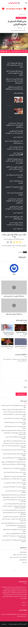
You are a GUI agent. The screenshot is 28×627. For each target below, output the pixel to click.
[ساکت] (6, 51)
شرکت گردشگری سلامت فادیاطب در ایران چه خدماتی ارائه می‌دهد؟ (14, 520)
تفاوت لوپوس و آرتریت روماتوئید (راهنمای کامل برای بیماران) (14, 454)
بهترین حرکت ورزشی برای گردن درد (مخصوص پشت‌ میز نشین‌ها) (14, 540)
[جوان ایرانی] (14, 3)
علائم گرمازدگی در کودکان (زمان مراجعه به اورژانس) (14, 516)
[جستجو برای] (2, 3)
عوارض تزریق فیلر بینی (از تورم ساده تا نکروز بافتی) (15, 476)
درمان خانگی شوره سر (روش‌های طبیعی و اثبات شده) (14, 510)
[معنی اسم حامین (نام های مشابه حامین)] (7, 327)
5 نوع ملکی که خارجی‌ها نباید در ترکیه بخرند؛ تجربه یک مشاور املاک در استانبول (14, 507)
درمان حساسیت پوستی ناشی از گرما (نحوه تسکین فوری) (15, 473)
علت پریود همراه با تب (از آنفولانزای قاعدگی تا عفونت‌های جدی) (16, 526)
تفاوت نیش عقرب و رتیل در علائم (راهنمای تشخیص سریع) (14, 415)
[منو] (26, 3)
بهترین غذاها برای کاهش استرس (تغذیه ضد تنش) (15, 412)
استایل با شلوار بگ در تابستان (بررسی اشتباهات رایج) (14, 497)
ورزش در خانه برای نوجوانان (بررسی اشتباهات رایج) (15, 441)
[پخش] (26, 51)
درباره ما (23, 605)
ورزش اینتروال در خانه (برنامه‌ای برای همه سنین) (15, 504)
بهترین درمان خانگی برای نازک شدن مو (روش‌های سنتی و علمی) (13, 479)
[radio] (20, 242)
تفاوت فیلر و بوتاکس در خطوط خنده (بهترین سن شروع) (15, 483)
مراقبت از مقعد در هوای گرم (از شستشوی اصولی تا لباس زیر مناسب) (15, 433)
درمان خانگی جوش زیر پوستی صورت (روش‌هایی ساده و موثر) (13, 450)
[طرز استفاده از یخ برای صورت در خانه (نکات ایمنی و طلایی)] (18, 111)
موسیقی (18, 18)
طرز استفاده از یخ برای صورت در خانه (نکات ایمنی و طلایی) (9, 112)
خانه (25, 14)
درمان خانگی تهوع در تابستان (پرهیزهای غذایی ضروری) (13, 462)
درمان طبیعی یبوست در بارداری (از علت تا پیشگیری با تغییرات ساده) (14, 536)
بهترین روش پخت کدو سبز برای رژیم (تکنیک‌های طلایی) (15, 423)
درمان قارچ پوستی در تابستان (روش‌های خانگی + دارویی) (15, 427)
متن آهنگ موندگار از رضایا (7, 346)
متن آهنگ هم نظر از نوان (21, 346)
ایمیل (25, 387)
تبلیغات (23, 602)
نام (26, 380)
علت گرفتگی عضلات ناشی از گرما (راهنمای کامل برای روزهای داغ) (14, 513)
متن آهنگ (21, 257)
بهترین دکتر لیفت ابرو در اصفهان (20, 555)
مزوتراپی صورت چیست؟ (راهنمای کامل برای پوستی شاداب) (14, 487)
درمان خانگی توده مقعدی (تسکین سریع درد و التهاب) (14, 409)
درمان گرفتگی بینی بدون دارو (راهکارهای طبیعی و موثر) (13, 523)
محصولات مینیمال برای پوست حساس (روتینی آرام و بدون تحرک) (14, 469)
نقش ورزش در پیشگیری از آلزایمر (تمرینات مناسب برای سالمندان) (14, 446)
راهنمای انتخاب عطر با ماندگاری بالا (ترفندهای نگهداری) (13, 495)
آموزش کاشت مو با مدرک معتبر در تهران (18, 557)
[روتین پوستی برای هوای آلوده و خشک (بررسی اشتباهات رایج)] (18, 100)
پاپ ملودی (24, 562)
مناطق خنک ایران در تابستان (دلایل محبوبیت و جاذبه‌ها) (15, 491)
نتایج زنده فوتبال (23, 552)
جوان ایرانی (3, 624)
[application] (14, 51)
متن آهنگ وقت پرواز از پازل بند (21, 333)
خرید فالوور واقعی (23, 560)
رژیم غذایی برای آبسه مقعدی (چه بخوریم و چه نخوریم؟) (13, 430)
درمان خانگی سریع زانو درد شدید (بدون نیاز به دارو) (14, 443)
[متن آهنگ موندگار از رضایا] (7, 341)
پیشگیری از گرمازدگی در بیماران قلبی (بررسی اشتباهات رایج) (14, 465)
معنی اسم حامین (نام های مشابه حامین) (8, 333)
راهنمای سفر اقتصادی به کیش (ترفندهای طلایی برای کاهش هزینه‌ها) (14, 458)
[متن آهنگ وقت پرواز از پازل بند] (21, 327)
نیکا (24, 28)
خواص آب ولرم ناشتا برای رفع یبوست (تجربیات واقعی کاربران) (14, 530)
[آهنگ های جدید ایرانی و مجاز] (14, 9)
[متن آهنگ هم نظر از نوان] (21, 341)
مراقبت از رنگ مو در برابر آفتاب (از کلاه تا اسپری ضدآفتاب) (16, 437)
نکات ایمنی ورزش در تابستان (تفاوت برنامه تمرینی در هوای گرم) (14, 500)
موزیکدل (20, 252)
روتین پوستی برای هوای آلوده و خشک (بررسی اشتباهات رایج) (9, 101)
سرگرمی (21, 14)
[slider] (3, 51)
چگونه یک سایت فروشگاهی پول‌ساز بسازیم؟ (16, 533)
